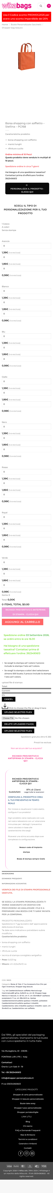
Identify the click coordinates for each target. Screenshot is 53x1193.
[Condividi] (16, 1182)
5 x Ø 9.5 (20, 996)
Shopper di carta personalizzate (28, 1094)
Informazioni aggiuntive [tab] (14, 884)
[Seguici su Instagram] (26, 1153)
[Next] (11, 83)
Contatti (28, 1148)
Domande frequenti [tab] (12, 878)
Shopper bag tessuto (12, 28)
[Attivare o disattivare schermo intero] (9, 1182)
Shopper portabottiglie (27, 1112)
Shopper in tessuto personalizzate (28, 1099)
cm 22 (31, 993)
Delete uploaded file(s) (19, 724)
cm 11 (27, 996)
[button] (49, 6)
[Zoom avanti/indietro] (2, 1182)
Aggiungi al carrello (22, 621)
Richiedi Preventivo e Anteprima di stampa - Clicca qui (26, 612)
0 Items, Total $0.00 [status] (15, 604)
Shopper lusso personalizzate (27, 1108)
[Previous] (4, 83)
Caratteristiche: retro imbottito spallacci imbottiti (22, 1006)
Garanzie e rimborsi (28, 1143)
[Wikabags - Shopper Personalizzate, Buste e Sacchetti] (16, 6)
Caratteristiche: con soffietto (23, 1008)
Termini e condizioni (27, 1139)
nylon (45, 1006)
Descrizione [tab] (8, 874)
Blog (28, 1121)
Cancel (8, 699)
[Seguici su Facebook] (20, 1153)
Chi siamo (27, 1126)
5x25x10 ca (24, 993)
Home (5, 24)
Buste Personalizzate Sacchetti (26, 24)
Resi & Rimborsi (27, 1135)
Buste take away (27, 1103)
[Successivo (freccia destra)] (9, 1188)
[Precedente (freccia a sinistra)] (2, 1188)
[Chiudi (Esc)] (24, 1182)
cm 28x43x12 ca (23, 998)
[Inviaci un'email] (32, 1153)
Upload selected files (18, 712)
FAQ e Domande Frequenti (27, 1130)
